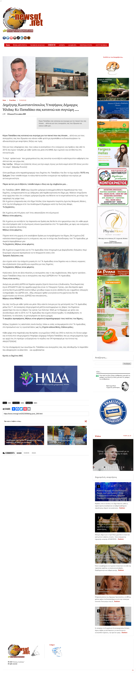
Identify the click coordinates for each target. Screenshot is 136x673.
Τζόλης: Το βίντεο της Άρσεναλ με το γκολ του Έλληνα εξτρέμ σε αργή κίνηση (113, 453)
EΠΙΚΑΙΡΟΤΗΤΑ (20, 45)
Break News (12, 100)
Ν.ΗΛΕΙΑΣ (22, 100)
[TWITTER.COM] (7, 39)
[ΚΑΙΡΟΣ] (21, 39)
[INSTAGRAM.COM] (14, 39)
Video (98, 436)
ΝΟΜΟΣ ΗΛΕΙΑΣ (37, 45)
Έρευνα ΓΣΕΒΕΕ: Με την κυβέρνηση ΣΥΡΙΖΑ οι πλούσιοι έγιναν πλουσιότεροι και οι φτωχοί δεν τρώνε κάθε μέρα (67, 440)
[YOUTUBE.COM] (11, 39)
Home (8, 45)
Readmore (113, 462)
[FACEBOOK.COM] (4, 39)
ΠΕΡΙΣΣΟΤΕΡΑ (86, 45)
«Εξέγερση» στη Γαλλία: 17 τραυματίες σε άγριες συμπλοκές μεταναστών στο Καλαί (24, 441)
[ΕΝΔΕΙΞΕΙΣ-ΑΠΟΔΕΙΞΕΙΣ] (25, 39)
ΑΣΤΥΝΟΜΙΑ (101, 45)
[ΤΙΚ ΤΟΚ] (18, 39)
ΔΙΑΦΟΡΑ (72, 45)
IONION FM (51, 45)
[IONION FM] (28, 39)
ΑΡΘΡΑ (62, 45)
